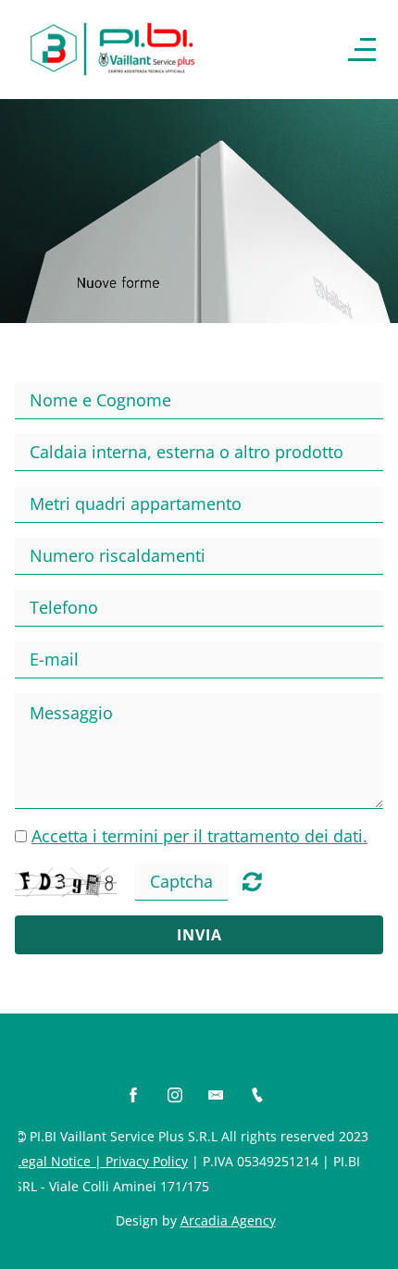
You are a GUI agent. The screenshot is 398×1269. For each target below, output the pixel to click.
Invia (199, 935)
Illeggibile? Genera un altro (252, 881)
